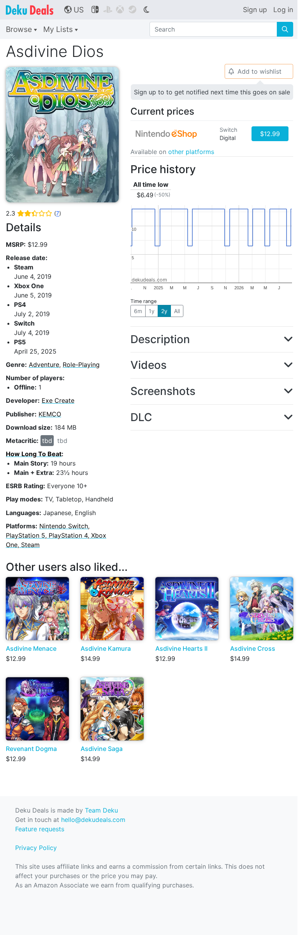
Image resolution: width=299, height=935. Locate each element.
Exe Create (58, 400)
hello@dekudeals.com (93, 819)
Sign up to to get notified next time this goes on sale (212, 92)
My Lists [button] (59, 29)
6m (138, 311)
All (177, 311)
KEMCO (50, 414)
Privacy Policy (36, 848)
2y (164, 311)
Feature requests (39, 829)
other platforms (191, 152)
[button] (211, 339)
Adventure (44, 364)
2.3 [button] (33, 213)
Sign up (255, 9)
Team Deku (101, 810)
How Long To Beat (34, 454)
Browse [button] (20, 29)
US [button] (74, 9)
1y (152, 311)
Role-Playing (81, 364)
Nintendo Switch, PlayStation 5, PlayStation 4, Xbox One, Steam (56, 535)
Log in (283, 9)
